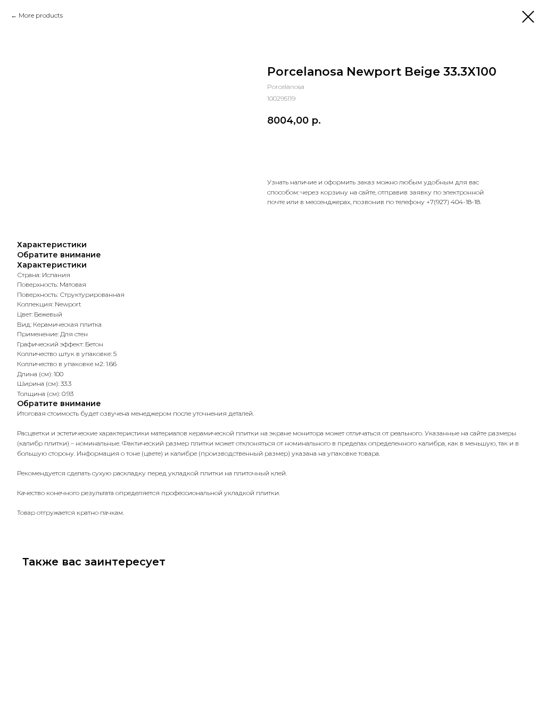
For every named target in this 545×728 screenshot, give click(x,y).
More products (41, 15)
